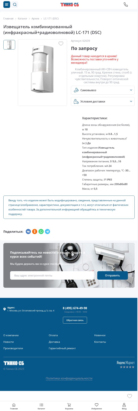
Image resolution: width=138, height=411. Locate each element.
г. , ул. (30, 309)
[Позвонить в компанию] (126, 4)
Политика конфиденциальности (69, 378)
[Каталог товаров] (6, 4)
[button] (14, 4)
